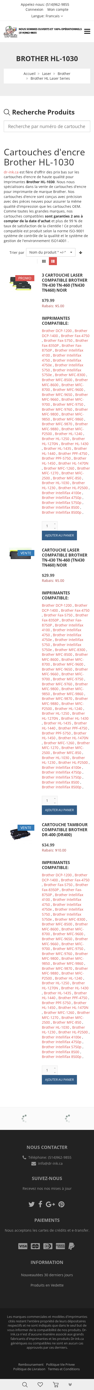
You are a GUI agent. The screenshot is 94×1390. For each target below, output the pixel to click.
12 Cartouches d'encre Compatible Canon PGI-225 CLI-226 (51, 1372)
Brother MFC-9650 (57, 394)
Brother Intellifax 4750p (61, 497)
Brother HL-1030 (55, 482)
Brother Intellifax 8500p (61, 512)
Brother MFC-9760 (57, 409)
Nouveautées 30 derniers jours (47, 1274)
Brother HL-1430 (74, 443)
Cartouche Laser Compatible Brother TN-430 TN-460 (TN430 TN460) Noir (64, 557)
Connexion (34, 9)
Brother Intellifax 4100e (61, 492)
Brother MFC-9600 (68, 389)
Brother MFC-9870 (57, 423)
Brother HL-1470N (73, 463)
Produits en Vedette (47, 1285)
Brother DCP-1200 (57, 330)
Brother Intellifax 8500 (60, 507)
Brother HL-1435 (57, 448)
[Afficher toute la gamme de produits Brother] (25, 1115)
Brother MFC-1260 (59, 468)
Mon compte (57, 9)
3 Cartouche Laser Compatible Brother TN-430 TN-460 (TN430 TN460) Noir (64, 282)
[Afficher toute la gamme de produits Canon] (69, 1115)
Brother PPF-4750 (72, 453)
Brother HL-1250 (55, 438)
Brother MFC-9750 (68, 404)
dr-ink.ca (11, 172)
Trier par (17, 252)
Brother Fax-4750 (75, 335)
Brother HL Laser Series (50, 78)
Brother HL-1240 (68, 433)
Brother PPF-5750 (56, 458)
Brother (64, 73)
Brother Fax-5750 (58, 340)
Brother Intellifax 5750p (61, 502)
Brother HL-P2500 (73, 487)
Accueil (30, 73)
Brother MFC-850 (67, 478)
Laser (46, 73)
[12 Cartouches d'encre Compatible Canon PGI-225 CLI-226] (6, 1366)
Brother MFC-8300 (70, 374)
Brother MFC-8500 (57, 379)
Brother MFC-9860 (68, 419)
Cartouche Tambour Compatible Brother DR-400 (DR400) (65, 829)
